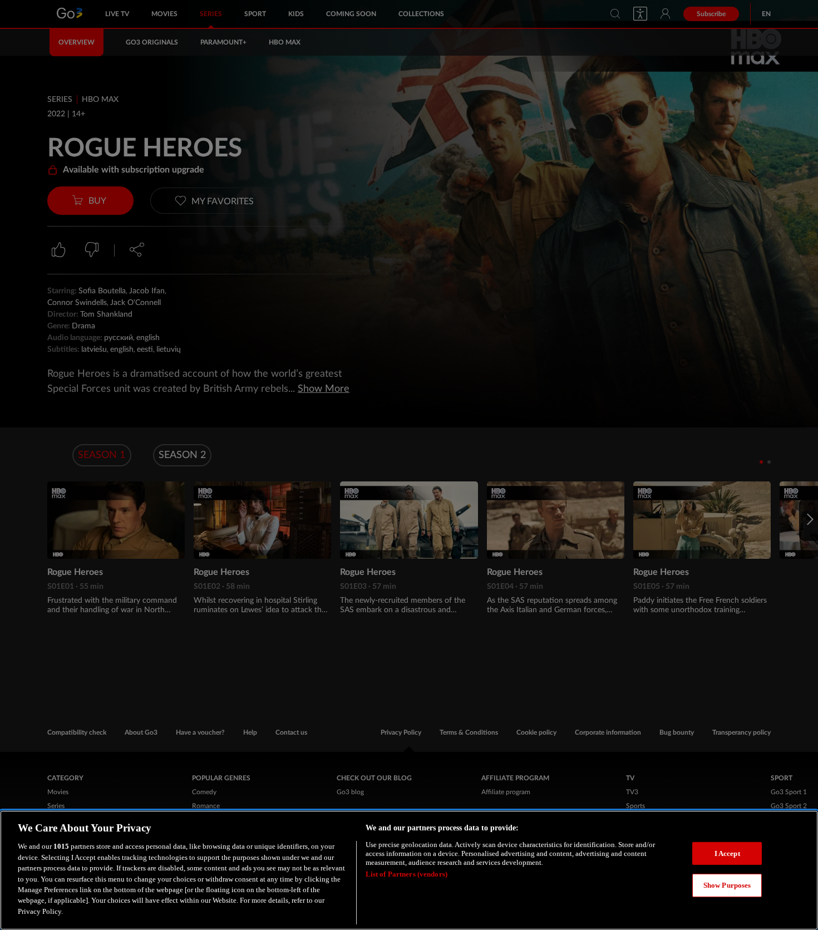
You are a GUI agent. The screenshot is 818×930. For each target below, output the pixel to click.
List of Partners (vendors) (406, 874)
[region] (409, 870)
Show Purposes (727, 885)
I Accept (727, 853)
